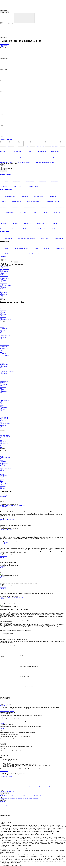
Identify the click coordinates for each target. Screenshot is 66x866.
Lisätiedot (2, 723)
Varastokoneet (5, 174)
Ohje (8, 791)
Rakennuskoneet (6, 139)
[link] (33, 164)
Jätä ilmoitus (3, 169)
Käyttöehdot (2, 795)
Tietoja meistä (3, 791)
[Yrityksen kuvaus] (35, 782)
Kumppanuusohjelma (33, 798)
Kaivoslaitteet (5, 231)
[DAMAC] (5, 779)
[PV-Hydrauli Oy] (25, 779)
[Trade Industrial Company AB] (35, 779)
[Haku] (24, 18)
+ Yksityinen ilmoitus (4, 711)
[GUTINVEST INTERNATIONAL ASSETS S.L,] (25, 786)
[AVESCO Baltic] (15, 786)
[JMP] (5, 786)
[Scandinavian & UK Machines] (54, 786)
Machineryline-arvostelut (29, 795)
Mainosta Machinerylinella (6, 798)
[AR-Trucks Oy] (25, 782)
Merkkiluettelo (39, 795)
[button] (33, 31)
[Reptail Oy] (15, 789)
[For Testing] (5, 782)
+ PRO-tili (12, 711)
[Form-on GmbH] (54, 782)
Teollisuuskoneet (6, 189)
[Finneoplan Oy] (15, 782)
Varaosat (3, 256)
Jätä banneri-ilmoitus (23, 798)
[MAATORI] (5, 789)
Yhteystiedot (12, 791)
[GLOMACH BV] (35, 786)
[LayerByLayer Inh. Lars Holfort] (15, 779)
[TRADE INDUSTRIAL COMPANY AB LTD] (45, 779)
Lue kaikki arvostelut (4, 493)
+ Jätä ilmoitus (3, 705)
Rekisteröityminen (4, 771)
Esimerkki (2, 717)
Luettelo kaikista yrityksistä (6, 776)
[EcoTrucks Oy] (54, 779)
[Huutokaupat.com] (45, 786)
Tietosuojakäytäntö (10, 795)
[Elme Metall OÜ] (45, 782)
